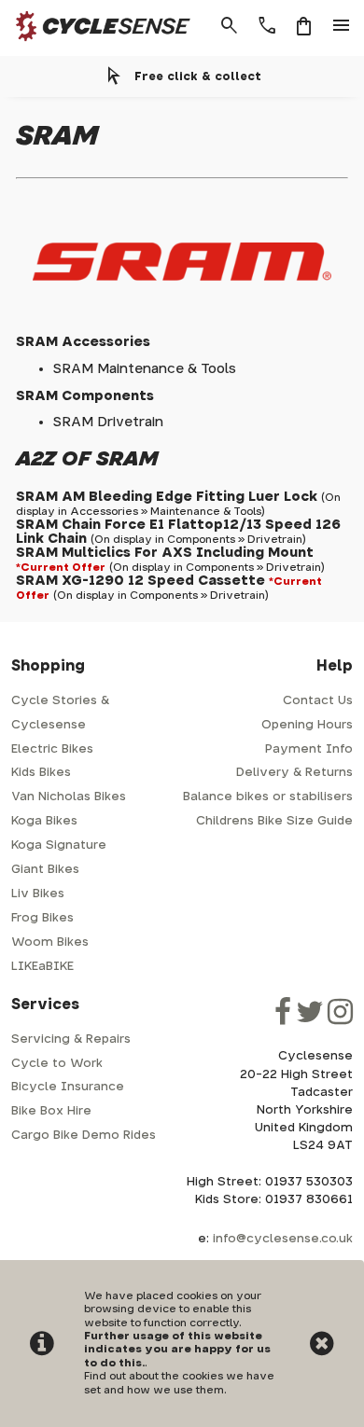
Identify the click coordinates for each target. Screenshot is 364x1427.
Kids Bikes (41, 773)
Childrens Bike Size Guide (274, 821)
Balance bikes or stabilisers (268, 797)
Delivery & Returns (294, 773)
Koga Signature (58, 845)
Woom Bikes (50, 942)
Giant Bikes (45, 870)
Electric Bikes (52, 749)
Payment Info (309, 749)
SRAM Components (85, 396)
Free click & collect (197, 76)
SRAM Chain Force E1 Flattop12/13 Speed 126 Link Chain (178, 531)
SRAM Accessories (83, 342)
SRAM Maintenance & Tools (144, 369)
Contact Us (318, 701)
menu (341, 26)
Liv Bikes (37, 894)
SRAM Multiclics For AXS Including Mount (165, 553)
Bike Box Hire (51, 1111)
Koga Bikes (44, 821)
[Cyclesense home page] (97, 45)
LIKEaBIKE (42, 967)
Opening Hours (307, 725)
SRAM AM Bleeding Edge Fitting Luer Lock (166, 497)
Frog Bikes (42, 918)
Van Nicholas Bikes (68, 797)
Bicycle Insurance (67, 1087)
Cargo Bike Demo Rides (83, 1135)
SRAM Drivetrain (108, 422)
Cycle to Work (57, 1064)
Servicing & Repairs (71, 1039)
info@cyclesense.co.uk (283, 1239)
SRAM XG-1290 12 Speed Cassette (140, 581)
